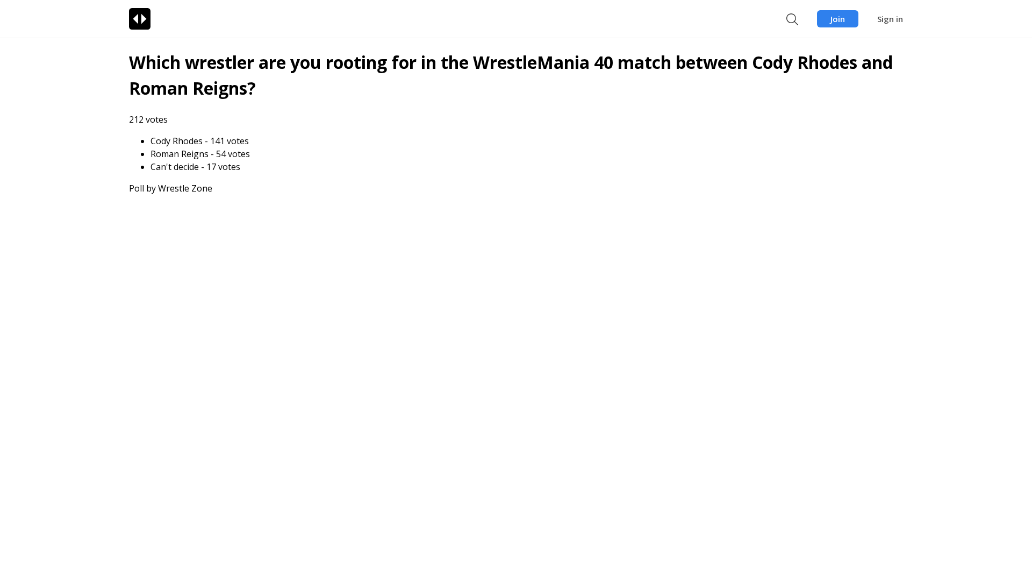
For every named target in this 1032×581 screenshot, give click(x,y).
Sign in (890, 18)
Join (837, 18)
